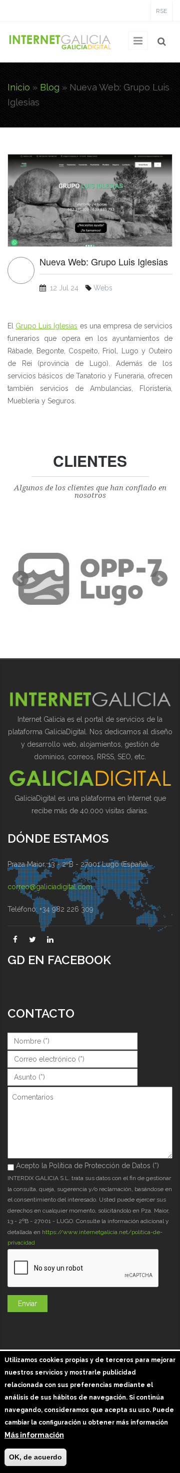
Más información (34, 1435)
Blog (50, 87)
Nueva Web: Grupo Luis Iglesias (104, 262)
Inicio (19, 87)
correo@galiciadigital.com (50, 887)
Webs (103, 288)
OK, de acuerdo (35, 1457)
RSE (161, 10)
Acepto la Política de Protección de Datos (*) (87, 1166)
